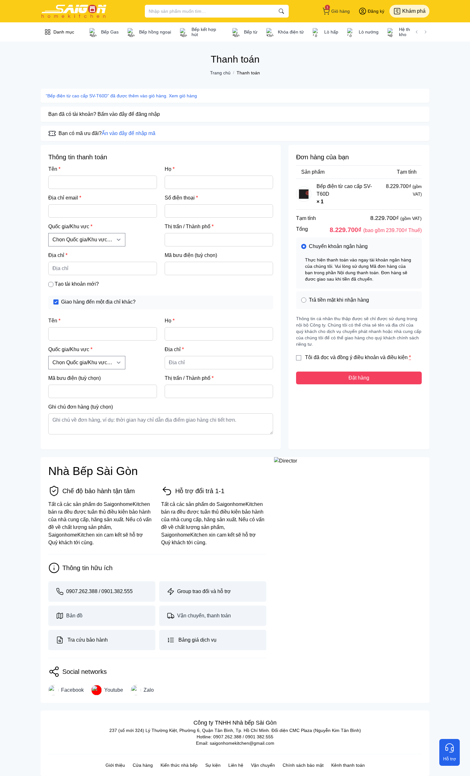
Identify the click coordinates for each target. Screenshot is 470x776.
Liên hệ (235, 765)
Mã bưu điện (191, 255)
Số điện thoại (181, 197)
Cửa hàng (143, 765)
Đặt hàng (359, 377)
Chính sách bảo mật (303, 765)
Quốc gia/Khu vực (70, 226)
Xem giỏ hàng (183, 95)
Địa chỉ (57, 255)
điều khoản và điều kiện (381, 357)
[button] (416, 32)
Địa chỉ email (64, 197)
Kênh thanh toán (348, 765)
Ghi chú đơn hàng (80, 407)
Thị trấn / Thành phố (189, 226)
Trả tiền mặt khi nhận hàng (339, 300)
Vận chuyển (263, 765)
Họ (170, 169)
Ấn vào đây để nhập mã (128, 133)
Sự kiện (213, 765)
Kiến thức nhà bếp (179, 765)
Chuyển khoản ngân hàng (338, 246)
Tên (54, 169)
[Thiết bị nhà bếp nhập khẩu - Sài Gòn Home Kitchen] (74, 11)
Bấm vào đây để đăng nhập (129, 114)
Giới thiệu (115, 765)
